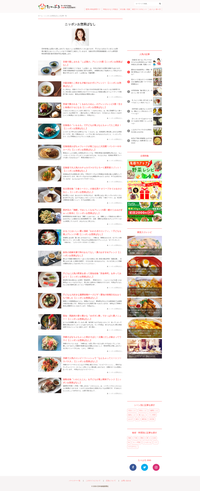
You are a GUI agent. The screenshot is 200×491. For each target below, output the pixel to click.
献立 (137, 419)
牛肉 (135, 438)
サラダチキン (132, 447)
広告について (111, 481)
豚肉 (142, 438)
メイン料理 (152, 415)
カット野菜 (136, 442)
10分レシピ (143, 410)
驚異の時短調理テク (93, 9)
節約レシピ (132, 415)
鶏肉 (129, 438)
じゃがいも (147, 442)
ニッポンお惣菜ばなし (116, 76)
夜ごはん (142, 415)
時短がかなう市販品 (110, 9)
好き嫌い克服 (125, 9)
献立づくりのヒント (139, 9)
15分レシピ (132, 410)
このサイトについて (93, 481)
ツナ (155, 442)
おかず (130, 419)
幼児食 (152, 419)
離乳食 (144, 419)
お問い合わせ (126, 481)
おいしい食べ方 (155, 9)
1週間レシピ (154, 410)
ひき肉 (153, 438)
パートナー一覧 (74, 481)
